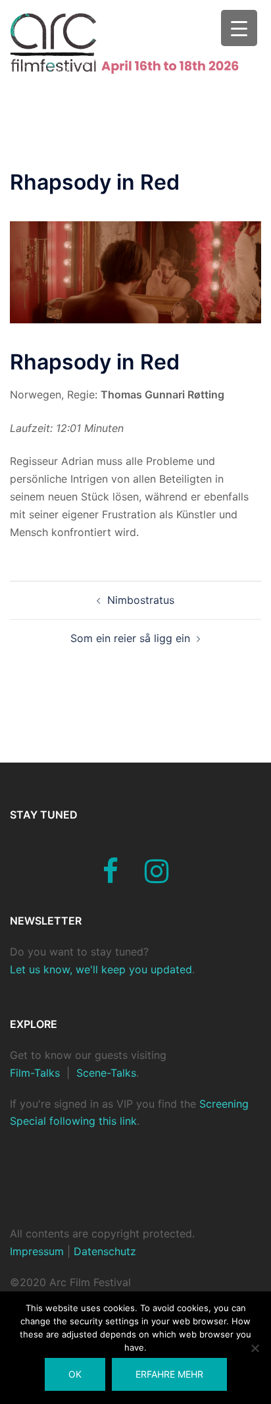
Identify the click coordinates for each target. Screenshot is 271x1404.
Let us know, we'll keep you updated (101, 969)
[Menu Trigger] (239, 28)
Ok (75, 1374)
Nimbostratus (140, 600)
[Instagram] (156, 877)
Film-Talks (35, 1072)
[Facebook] (110, 877)
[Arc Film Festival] (135, 42)
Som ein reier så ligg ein (130, 638)
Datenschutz (103, 1251)
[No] (254, 1348)
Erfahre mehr (169, 1374)
